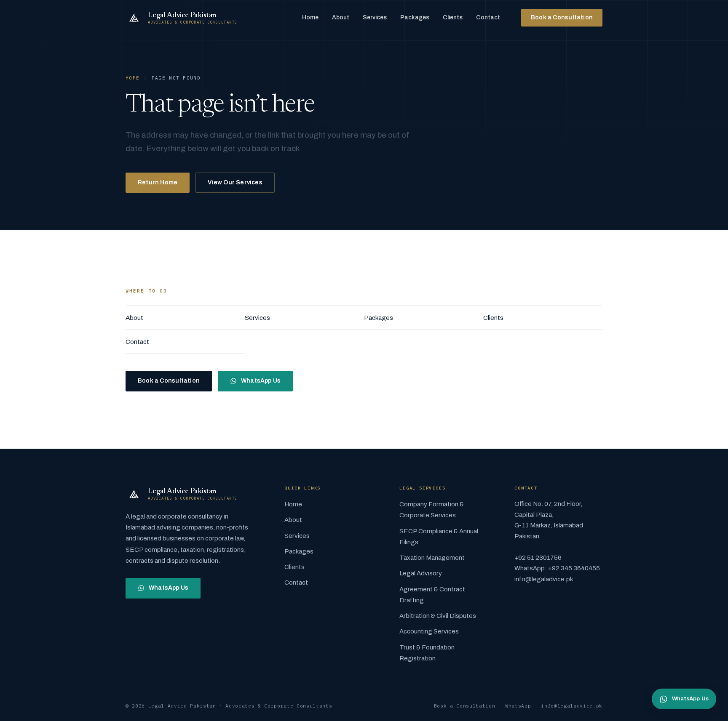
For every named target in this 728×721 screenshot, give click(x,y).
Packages (414, 17)
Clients (453, 17)
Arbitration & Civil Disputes (437, 615)
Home (310, 17)
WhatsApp (518, 706)
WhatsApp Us (261, 381)
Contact (488, 17)
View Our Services (235, 182)
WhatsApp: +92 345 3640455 (557, 568)
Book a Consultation (562, 17)
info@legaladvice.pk (543, 579)
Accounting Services (429, 631)
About (340, 17)
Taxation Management (432, 557)
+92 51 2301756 (538, 557)
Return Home (157, 182)
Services (375, 17)
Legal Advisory (420, 573)
